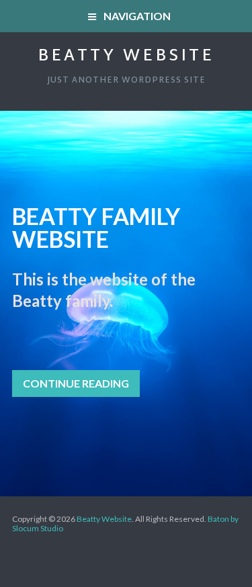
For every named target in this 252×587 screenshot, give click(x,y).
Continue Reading (76, 383)
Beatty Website (126, 56)
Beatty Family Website (96, 227)
